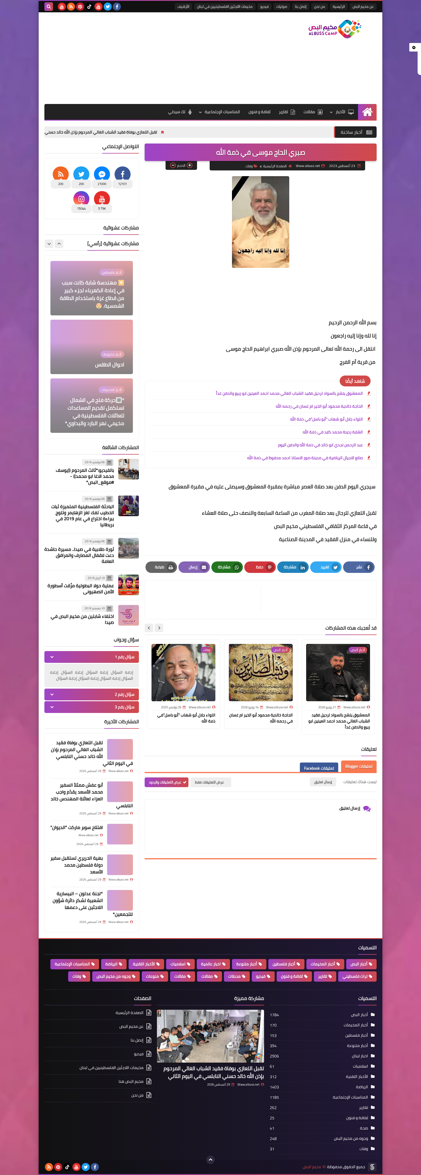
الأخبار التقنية (144, 964)
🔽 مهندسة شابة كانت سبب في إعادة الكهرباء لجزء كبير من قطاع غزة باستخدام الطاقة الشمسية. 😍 (92, 281)
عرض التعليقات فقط (209, 782)
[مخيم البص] (335, 29)
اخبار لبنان (360, 1056)
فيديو (264, 6)
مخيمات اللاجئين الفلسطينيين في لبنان (225, 6)
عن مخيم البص (363, 6)
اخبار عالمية (211, 964)
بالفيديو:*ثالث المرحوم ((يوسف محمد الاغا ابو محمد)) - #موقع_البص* (85, 476)
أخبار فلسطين (284, 964)
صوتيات (281, 6)
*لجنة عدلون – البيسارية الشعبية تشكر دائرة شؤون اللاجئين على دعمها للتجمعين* (93, 903)
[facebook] (117, 7)
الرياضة (111, 964)
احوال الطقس (109, 352)
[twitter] (108, 7)
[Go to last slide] (159, 628)
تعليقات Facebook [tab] (319, 768)
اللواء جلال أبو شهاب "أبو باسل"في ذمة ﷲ (326, 419)
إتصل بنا (300, 6)
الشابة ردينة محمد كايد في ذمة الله (333, 432)
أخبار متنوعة (246, 964)
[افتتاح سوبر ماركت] (120, 834)
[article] (206, 599)
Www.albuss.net (248, 1084)
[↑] (210, 1160)
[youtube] (99, 7)
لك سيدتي (176, 111)
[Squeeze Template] (372, 1167)
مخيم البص (312, 1167)
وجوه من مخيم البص (114, 976)
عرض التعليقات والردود (165, 782)
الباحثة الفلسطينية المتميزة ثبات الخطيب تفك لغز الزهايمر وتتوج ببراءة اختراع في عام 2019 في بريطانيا (82, 515)
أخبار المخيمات (323, 964)
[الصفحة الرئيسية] (367, 112)
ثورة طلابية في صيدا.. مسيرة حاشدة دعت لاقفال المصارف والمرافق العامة (79, 555)
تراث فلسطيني (355, 976)
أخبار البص (359, 964)
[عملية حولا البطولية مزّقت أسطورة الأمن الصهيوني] (128, 585)
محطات (234, 976)
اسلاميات (178, 964)
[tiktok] (89, 7)
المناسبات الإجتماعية (222, 111)
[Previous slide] (59, 243)
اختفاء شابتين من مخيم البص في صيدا (82, 619)
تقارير (283, 111)
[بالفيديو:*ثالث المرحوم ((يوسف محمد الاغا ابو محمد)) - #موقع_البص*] (128, 469)
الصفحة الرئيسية (275, 166)
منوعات (152, 976)
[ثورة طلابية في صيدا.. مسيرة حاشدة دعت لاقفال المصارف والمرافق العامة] (128, 548)
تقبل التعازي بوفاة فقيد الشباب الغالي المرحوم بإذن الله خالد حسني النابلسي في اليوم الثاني (145, 132)
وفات (249, 166)
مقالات (309, 111)
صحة (364, 1128)
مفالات (207, 976)
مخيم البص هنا (131, 1081)
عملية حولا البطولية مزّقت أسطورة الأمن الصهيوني (81, 588)
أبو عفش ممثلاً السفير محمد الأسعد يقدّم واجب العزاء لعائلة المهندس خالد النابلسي (92, 795)
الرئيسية (339, 6)
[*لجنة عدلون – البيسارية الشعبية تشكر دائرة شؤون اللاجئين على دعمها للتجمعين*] (120, 900)
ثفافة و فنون (259, 111)
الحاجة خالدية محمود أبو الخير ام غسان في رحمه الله (319, 406)
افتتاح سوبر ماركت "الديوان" (76, 827)
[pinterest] (80, 7)
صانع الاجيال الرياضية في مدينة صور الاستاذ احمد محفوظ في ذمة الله (305, 457)
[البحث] (48, 6)
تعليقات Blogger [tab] (358, 766)
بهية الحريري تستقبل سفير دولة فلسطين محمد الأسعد (76, 865)
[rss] (71, 7)
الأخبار (340, 111)
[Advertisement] (148, 58)
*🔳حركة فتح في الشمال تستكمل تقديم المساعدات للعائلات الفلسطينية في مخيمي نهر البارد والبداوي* (94, 399)
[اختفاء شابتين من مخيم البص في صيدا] (128, 615)
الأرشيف (183, 6)
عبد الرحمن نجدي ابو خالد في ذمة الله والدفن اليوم (320, 445)
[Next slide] (149, 628)
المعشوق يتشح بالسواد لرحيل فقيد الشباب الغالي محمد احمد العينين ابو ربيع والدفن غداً (289, 393)
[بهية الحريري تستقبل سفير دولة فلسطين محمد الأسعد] (120, 864)
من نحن (319, 6)
